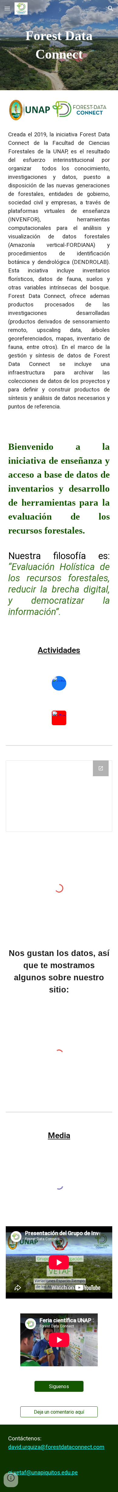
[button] (7, 8)
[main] (59, 45)
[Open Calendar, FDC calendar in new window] (101, 768)
